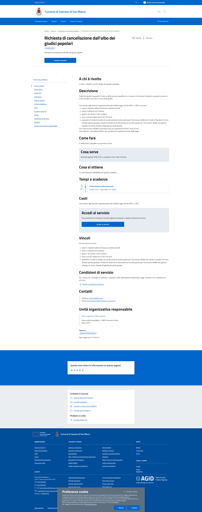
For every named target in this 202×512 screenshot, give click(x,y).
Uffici (36, 454)
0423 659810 (41, 482)
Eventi (138, 469)
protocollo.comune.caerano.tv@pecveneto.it (51, 491)
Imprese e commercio (109, 466)
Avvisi (138, 454)
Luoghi (138, 466)
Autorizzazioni (72, 454)
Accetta (136, 507)
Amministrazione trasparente (111, 478)
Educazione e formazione (76, 460)
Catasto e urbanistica (74, 447)
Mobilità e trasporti (108, 451)
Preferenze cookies (53, 508)
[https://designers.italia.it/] (151, 478)
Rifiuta (122, 507)
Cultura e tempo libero (109, 463)
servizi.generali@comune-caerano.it (101, 301)
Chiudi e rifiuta (133, 491)
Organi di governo (40, 447)
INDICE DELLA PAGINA (40, 80)
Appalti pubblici (72, 463)
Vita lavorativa (106, 447)
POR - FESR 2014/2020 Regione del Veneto (82, 457)
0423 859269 (41, 485)
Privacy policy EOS (108, 484)
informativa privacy (91, 504)
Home (46, 31)
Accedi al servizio (103, 224)
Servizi (53, 31)
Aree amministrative (41, 451)
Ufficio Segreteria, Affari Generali (93, 316)
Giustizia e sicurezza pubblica (68, 31)
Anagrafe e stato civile (75, 451)
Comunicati (139, 451)
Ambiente (105, 457)
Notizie (138, 447)
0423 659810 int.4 (96, 298)
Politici (37, 457)
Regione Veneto (40, 2)
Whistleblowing (107, 487)
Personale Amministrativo (43, 460)
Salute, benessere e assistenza (78, 466)
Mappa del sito (39, 508)
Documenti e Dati (40, 463)
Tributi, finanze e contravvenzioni (112, 460)
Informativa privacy (108, 481)
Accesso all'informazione (88, 333)
